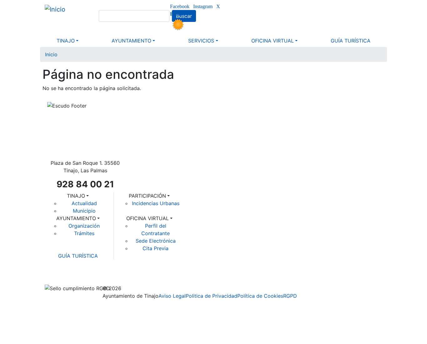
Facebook (179, 6)
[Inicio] (57, 9)
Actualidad (84, 203)
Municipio (84, 211)
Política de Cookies (260, 296)
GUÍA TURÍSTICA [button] (350, 41)
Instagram (203, 6)
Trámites (84, 233)
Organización (84, 226)
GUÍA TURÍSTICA (78, 256)
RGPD (290, 296)
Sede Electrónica (156, 241)
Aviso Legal (172, 296)
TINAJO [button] (66, 41)
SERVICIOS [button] (201, 41)
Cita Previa (155, 248)
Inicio (51, 54)
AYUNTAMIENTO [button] (131, 41)
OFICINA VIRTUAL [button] (272, 41)
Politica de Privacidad (211, 296)
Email (176, 14)
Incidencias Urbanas (155, 203)
